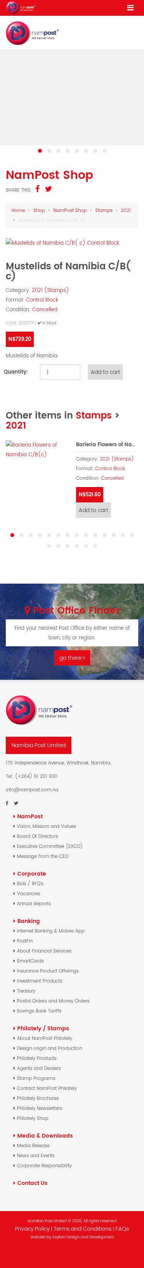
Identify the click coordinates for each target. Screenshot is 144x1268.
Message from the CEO (42, 856)
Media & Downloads (45, 1136)
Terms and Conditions (83, 1229)
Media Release (33, 1145)
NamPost (30, 816)
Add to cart (93, 510)
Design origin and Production (49, 1048)
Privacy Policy (32, 1229)
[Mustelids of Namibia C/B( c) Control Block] (72, 243)
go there (71, 658)
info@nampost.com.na (32, 789)
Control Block (42, 300)
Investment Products (39, 981)
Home (18, 210)
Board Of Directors (37, 836)
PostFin (25, 941)
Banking (28, 921)
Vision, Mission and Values (46, 826)
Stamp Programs (36, 1078)
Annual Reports (34, 903)
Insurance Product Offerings (48, 971)
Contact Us (32, 1183)
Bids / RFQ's (30, 883)
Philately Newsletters (39, 1108)
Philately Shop (32, 1118)
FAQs (122, 1229)
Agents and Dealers (39, 1068)
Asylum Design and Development (83, 1237)
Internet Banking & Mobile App (50, 931)
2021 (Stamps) (50, 290)
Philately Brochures (38, 1098)
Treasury (26, 991)
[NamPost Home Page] (20, 7)
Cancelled (45, 309)
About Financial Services (44, 951)
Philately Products (36, 1058)
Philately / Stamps (43, 1028)
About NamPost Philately (44, 1038)
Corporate (31, 874)
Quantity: (16, 371)
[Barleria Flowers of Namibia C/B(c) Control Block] (37, 449)
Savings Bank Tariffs (39, 1011)
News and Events (36, 1155)
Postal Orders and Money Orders (53, 1001)
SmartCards (30, 961)
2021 (126, 210)
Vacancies (28, 893)
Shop (39, 210)
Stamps (104, 210)
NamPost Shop (70, 210)
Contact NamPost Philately (47, 1088)
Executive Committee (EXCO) (50, 846)
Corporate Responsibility (44, 1165)
